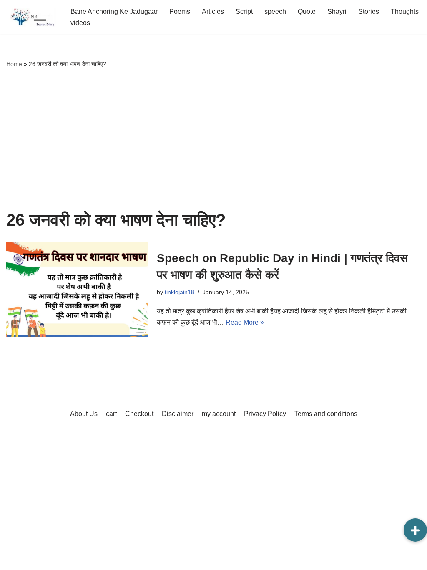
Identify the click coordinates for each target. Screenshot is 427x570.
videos (80, 22)
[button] (415, 530)
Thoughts (405, 11)
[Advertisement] (213, 139)
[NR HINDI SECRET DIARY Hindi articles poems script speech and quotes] (31, 17)
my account (219, 413)
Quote (307, 11)
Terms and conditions (325, 413)
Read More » (245, 322)
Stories (368, 11)
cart (111, 413)
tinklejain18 (179, 292)
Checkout (139, 413)
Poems (179, 11)
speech (275, 11)
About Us (84, 413)
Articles (213, 11)
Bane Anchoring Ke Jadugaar (114, 11)
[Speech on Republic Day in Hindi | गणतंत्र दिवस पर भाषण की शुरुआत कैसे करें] (77, 289)
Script (244, 11)
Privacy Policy (265, 413)
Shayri (337, 11)
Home (14, 64)
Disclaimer (177, 413)
